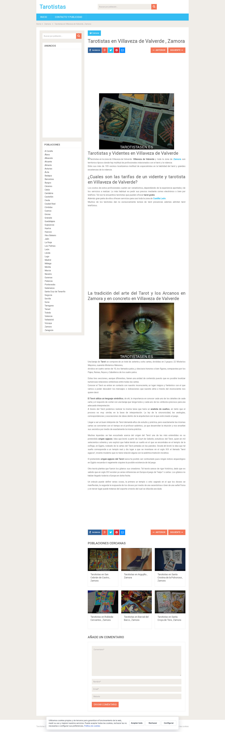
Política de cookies (92, 726)
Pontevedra (50, 284)
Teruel (47, 309)
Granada (48, 218)
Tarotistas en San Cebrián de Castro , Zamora (100, 577)
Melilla (48, 267)
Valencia (48, 316)
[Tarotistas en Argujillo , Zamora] (136, 559)
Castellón (49, 197)
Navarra (48, 274)
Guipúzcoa (49, 225)
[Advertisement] (136, 75)
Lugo (47, 256)
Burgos (48, 182)
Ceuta (47, 200)
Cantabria (49, 193)
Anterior (160, 50)
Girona (47, 214)
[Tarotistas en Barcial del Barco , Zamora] (136, 601)
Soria (47, 302)
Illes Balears (50, 235)
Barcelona (49, 179)
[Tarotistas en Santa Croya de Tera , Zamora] (170, 601)
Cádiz (47, 189)
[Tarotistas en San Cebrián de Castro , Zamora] (103, 559)
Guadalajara (50, 221)
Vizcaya (48, 323)
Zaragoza (49, 330)
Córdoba (48, 207)
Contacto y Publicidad (68, 17)
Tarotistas (53, 7)
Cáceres (48, 186)
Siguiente (175, 50)
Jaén (47, 239)
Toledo (48, 312)
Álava (47, 154)
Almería (48, 165)
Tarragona (49, 305)
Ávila (47, 172)
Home (38, 24)
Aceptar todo (137, 723)
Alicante (48, 161)
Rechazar (153, 723)
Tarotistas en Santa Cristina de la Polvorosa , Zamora (170, 577)
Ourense (48, 277)
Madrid (48, 260)
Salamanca (49, 288)
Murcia (48, 270)
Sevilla (48, 298)
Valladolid (49, 319)
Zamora (47, 24)
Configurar (169, 723)
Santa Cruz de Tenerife (55, 291)
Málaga (48, 263)
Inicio (43, 17)
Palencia (48, 281)
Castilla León (159, 198)
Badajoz (48, 175)
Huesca (48, 232)
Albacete (49, 158)
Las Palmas (50, 246)
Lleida (47, 253)
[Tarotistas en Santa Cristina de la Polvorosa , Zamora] (170, 559)
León (47, 249)
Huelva (48, 228)
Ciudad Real (50, 204)
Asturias (48, 168)
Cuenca (48, 211)
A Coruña (49, 151)
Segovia (48, 295)
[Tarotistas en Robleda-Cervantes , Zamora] (103, 601)
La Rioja (48, 242)
